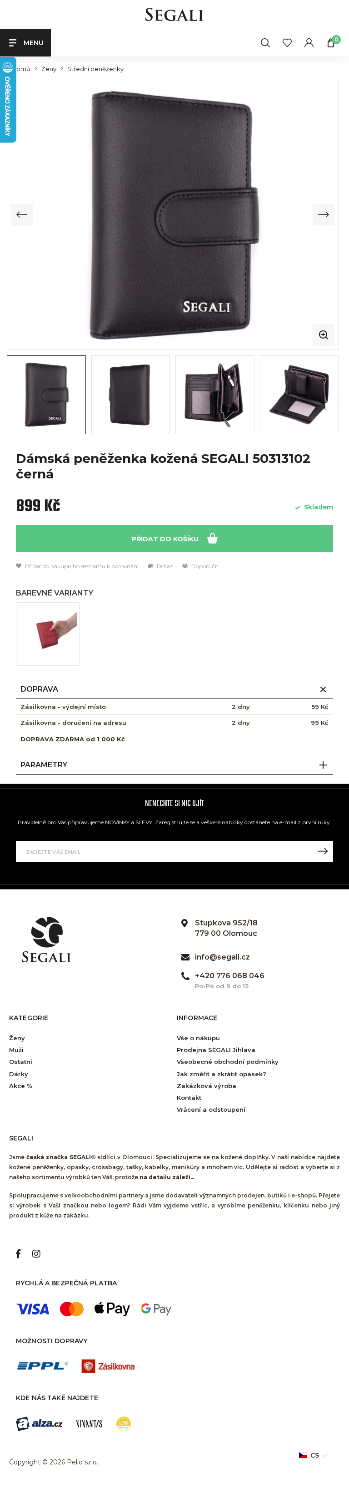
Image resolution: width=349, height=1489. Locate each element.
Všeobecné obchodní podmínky (228, 1061)
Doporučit (204, 566)
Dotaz (164, 566)
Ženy (48, 69)
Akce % (20, 1085)
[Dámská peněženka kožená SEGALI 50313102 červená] (48, 634)
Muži (16, 1049)
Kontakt (189, 1097)
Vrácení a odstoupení (211, 1109)
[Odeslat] (322, 851)
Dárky (18, 1074)
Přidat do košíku (166, 539)
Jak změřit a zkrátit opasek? (221, 1074)
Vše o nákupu (198, 1038)
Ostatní (20, 1061)
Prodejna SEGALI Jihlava (216, 1049)
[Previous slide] (22, 215)
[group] (172, 214)
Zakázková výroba (206, 1085)
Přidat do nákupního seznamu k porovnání (81, 566)
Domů (20, 69)
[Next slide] (323, 215)
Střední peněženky (95, 69)
